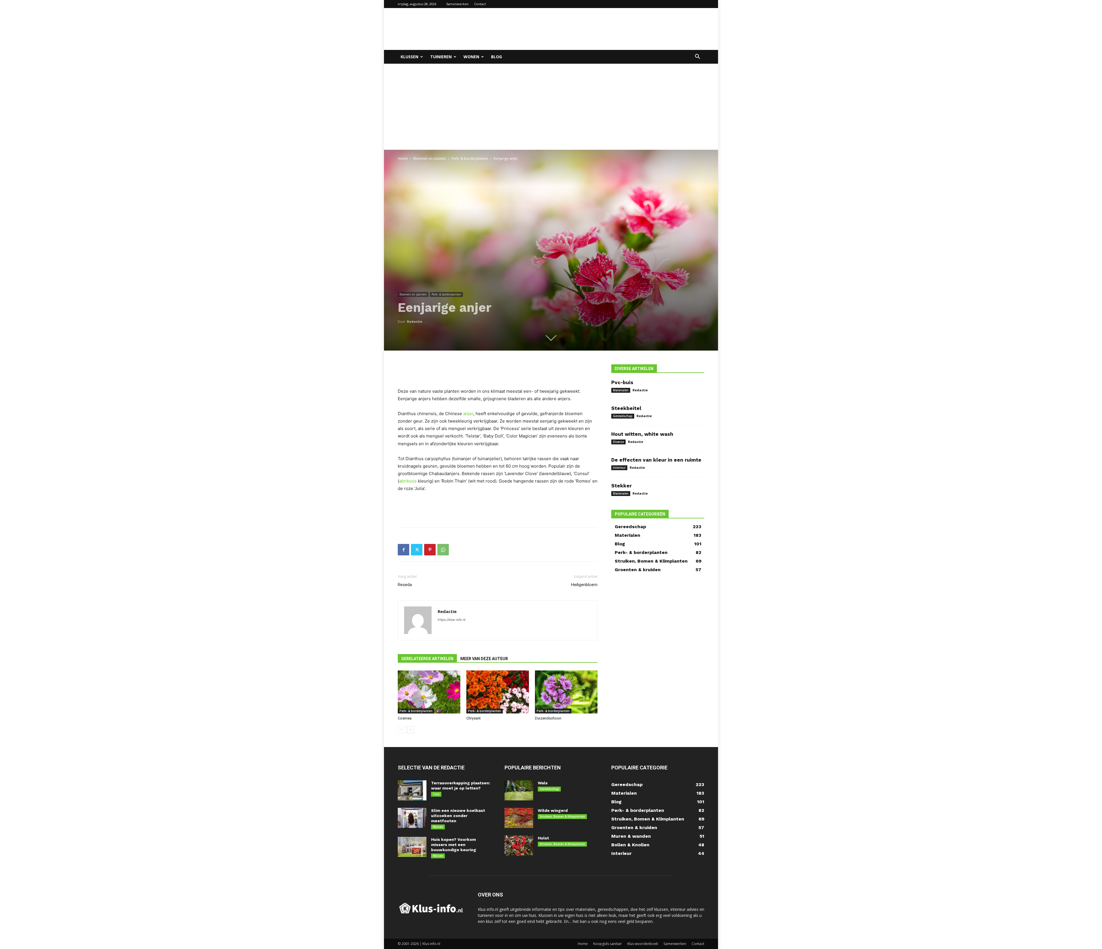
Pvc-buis (622, 382)
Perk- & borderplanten (469, 158)
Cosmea (405, 718)
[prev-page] (401, 729)
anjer (468, 413)
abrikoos (408, 481)
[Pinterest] (430, 549)
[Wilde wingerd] (519, 818)
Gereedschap (623, 416)
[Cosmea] (429, 691)
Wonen (471, 56)
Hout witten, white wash (642, 434)
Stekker (621, 486)
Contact (480, 4)
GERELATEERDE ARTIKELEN (427, 658)
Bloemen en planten (429, 158)
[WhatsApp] (443, 549)
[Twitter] (416, 549)
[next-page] (410, 729)
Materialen (620, 390)
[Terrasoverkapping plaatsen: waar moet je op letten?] (412, 790)
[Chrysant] (497, 691)
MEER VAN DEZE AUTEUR (484, 658)
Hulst (543, 838)
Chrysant (473, 718)
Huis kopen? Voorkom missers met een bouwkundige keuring (453, 844)
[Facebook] (403, 549)
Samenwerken (457, 4)
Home (403, 158)
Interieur (619, 468)
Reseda (405, 584)
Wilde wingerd (553, 810)
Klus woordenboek (642, 943)
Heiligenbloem (584, 584)
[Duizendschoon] (566, 691)
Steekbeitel (626, 408)
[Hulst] (519, 845)
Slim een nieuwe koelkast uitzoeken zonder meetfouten (458, 815)
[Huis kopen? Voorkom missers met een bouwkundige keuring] (412, 847)
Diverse (618, 442)
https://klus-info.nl (451, 620)
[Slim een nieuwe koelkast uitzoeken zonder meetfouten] (412, 818)
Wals (543, 783)
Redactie (414, 321)
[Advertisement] (599, 29)
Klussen (409, 56)
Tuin (436, 794)
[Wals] (519, 790)
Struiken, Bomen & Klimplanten (562, 816)
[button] (697, 57)
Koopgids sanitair (607, 943)
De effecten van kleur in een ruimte (656, 460)
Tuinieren (441, 56)
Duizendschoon (548, 718)
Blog (496, 56)
